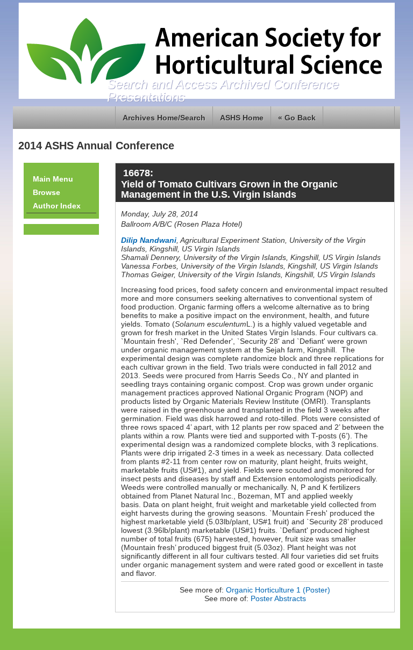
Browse (46, 192)
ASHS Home (242, 117)
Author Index (57, 205)
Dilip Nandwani (148, 240)
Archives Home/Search (164, 117)
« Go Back (297, 117)
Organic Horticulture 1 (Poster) (278, 590)
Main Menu (53, 179)
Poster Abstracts (278, 598)
